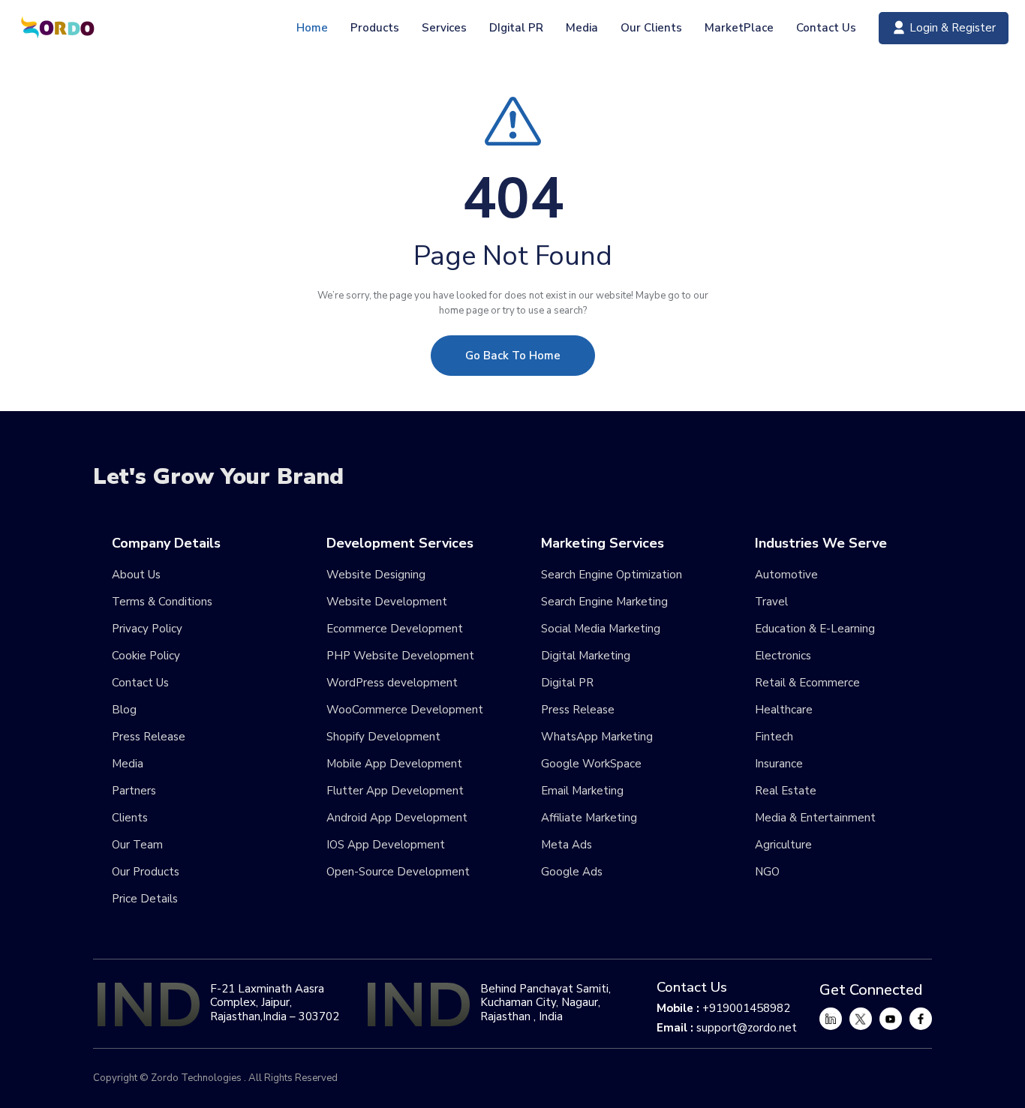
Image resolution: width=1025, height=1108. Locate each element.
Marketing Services (602, 544)
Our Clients (651, 27)
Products (374, 27)
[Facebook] (920, 1018)
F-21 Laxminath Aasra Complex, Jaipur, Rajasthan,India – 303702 (274, 1002)
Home (312, 27)
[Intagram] (890, 1018)
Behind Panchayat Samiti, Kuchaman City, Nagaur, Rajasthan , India (545, 1002)
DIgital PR (516, 27)
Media (582, 27)
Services (444, 27)
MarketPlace (739, 27)
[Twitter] (860, 1018)
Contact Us (826, 27)
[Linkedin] (830, 1018)
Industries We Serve (821, 544)
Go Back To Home (513, 355)
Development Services (399, 544)
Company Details (166, 544)
